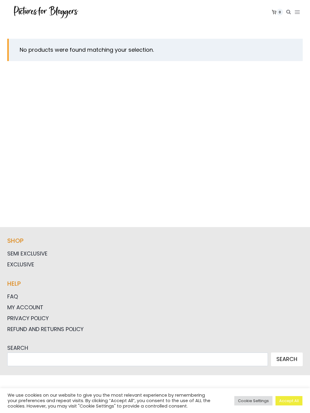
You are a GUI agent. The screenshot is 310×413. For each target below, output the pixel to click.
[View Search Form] (288, 12)
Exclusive (20, 264)
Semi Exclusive (27, 253)
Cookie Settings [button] (253, 401)
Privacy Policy (28, 318)
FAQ (12, 296)
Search (17, 348)
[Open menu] (298, 12)
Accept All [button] (289, 401)
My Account (25, 307)
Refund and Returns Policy (45, 329)
